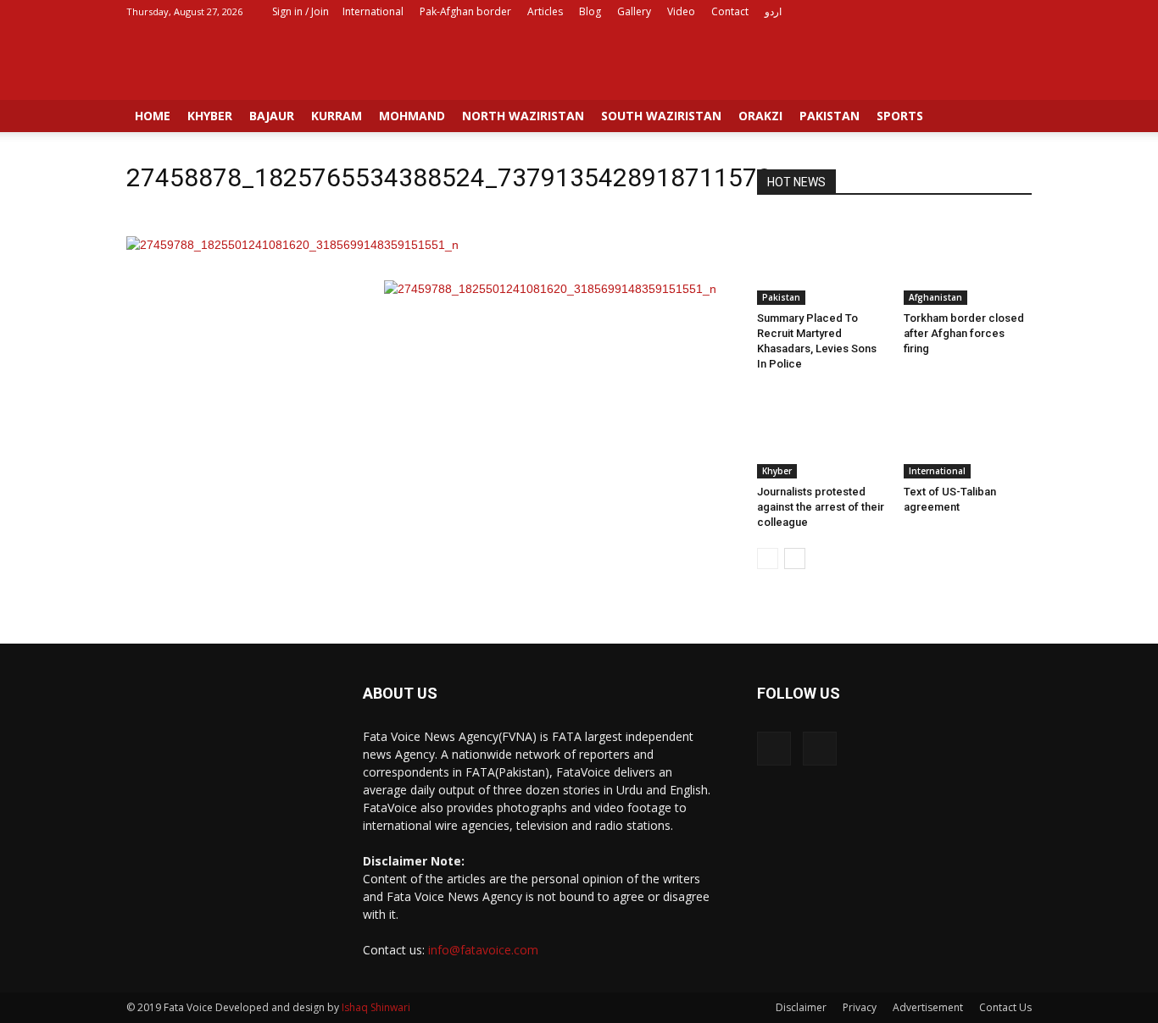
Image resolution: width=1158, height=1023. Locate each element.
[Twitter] (1019, 12)
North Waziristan (523, 116)
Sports (900, 116)
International (373, 11)
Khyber (209, 116)
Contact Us (1005, 1007)
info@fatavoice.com (483, 950)
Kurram (336, 116)
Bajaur (271, 116)
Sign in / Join (300, 11)
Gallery (634, 11)
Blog (590, 11)
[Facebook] (991, 12)
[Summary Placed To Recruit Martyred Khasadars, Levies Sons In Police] (821, 261)
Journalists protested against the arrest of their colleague (820, 506)
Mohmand (412, 116)
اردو (773, 11)
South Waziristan (661, 116)
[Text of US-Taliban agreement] (968, 434)
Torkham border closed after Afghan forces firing (964, 333)
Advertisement (928, 1007)
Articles (545, 11)
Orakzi (760, 116)
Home (152, 116)
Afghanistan (935, 297)
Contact (730, 11)
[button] (1011, 120)
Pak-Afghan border (465, 11)
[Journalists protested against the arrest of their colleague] (821, 434)
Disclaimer (801, 1007)
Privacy (860, 1007)
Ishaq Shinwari (376, 1007)
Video (681, 11)
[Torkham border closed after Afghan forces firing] (968, 261)
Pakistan (829, 116)
